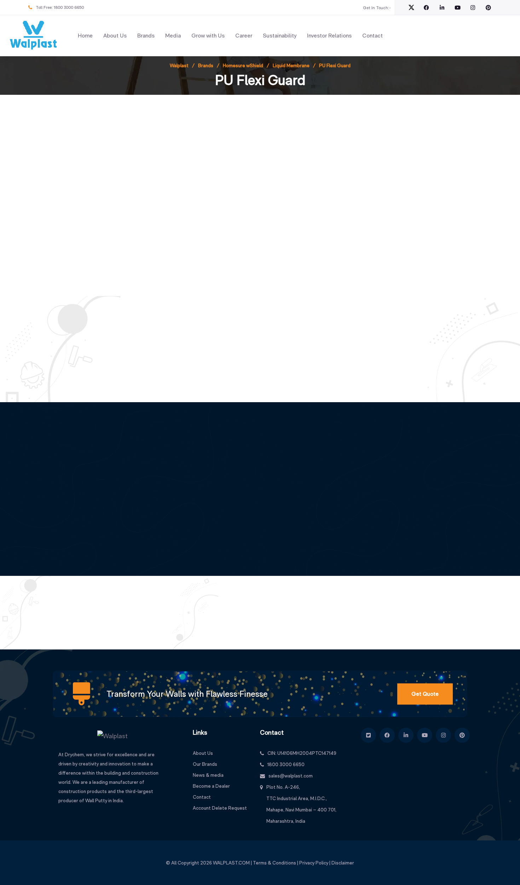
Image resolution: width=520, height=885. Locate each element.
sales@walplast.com (290, 776)
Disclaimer (342, 863)
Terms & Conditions (274, 863)
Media (173, 35)
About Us (115, 35)
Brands (146, 35)
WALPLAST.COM (231, 863)
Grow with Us (208, 35)
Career (243, 35)
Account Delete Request (220, 808)
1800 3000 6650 (69, 7)
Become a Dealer (211, 786)
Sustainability (279, 35)
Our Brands (205, 764)
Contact (372, 35)
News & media (208, 775)
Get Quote (425, 693)
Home (85, 35)
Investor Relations (329, 35)
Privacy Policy (313, 863)
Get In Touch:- (377, 7)
